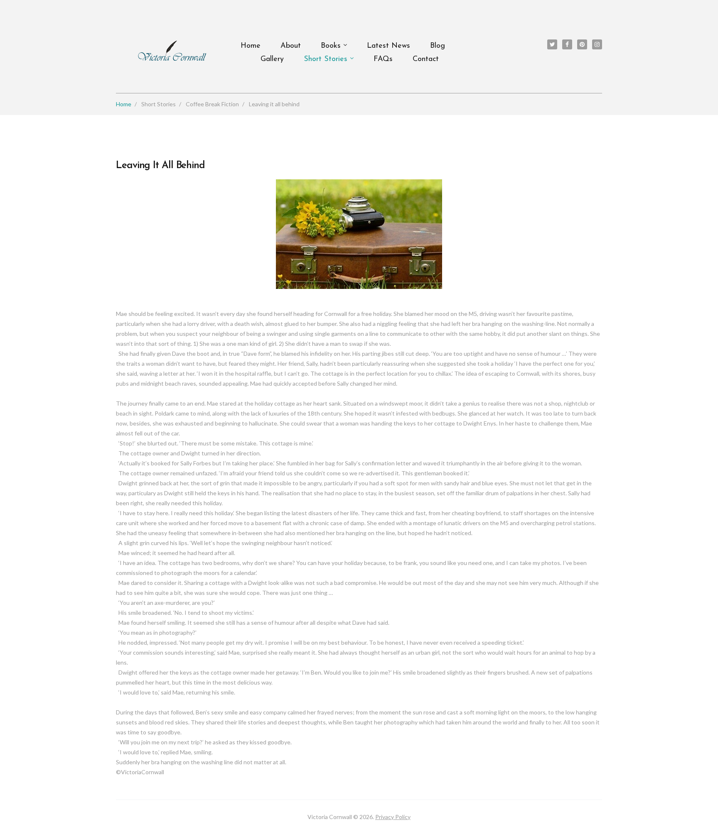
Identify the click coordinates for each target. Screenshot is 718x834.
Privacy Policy (393, 816)
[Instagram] (597, 44)
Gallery (272, 59)
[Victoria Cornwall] (172, 51)
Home (251, 46)
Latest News (388, 46)
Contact (426, 59)
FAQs (383, 59)
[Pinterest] (582, 44)
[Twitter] (552, 44)
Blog (437, 46)
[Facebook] (567, 44)
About (290, 46)
